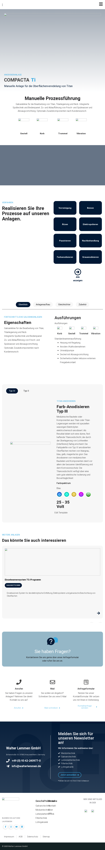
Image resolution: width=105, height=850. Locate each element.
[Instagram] (11, 827)
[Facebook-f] (5, 827)
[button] (59, 494)
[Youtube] (16, 827)
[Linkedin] (22, 827)
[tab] (23, 304)
